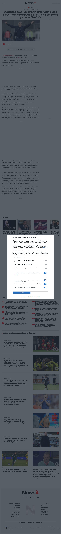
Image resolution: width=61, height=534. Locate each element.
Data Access (30, 296)
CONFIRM (22, 292)
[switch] (45, 260)
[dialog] (30, 267)
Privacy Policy (37, 296)
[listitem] (30, 257)
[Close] (51, 237)
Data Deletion (23, 296)
